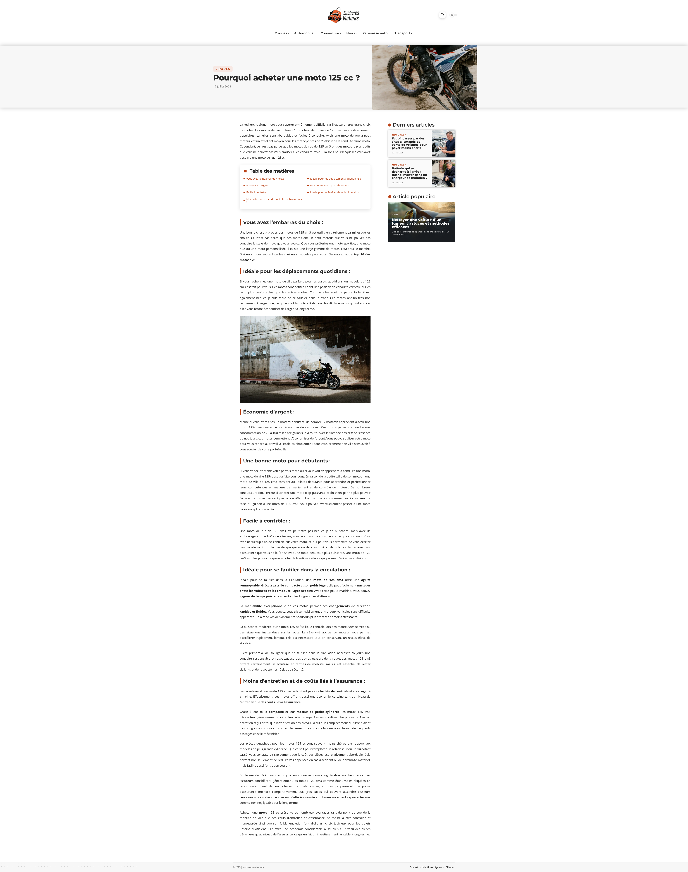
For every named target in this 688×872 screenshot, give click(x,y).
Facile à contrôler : (257, 192)
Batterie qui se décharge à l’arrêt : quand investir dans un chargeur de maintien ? (409, 173)
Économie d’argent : (258, 185)
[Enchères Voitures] (344, 15)
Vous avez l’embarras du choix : (265, 178)
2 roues (223, 69)
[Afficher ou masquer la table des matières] (330, 171)
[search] (442, 14)
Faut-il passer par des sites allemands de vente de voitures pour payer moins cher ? (409, 143)
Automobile (399, 135)
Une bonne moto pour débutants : (330, 185)
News (395, 214)
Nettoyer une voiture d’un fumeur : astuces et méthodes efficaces (421, 223)
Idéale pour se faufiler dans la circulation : (335, 192)
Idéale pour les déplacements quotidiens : (335, 178)
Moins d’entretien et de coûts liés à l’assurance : (274, 200)
